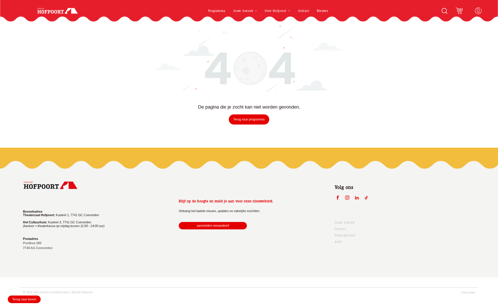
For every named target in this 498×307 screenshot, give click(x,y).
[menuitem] (216, 10)
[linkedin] (357, 198)
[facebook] (338, 198)
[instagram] (347, 198)
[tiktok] (366, 198)
